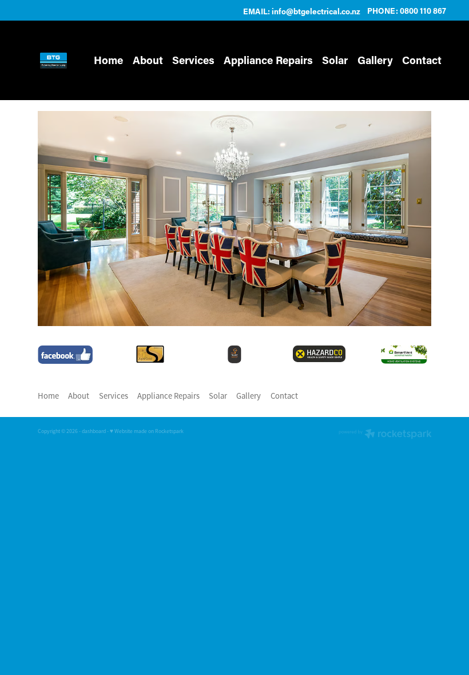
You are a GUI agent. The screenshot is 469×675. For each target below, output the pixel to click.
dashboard (94, 431)
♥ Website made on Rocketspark (147, 431)
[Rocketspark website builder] (385, 435)
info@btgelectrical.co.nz (316, 10)
